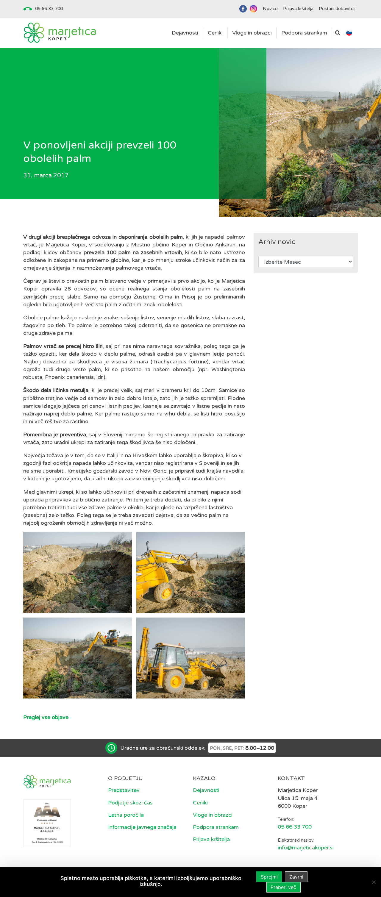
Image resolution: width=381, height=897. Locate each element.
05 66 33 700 (49, 8)
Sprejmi (269, 877)
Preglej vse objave (45, 717)
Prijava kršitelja (211, 839)
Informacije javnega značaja (142, 827)
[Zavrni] (374, 882)
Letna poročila (126, 815)
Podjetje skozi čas (130, 802)
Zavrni (296, 877)
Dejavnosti (206, 790)
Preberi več (283, 887)
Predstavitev (124, 790)
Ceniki (200, 802)
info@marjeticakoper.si (306, 847)
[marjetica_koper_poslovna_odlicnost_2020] (47, 822)
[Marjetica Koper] (59, 33)
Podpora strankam (216, 827)
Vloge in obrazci (212, 815)
